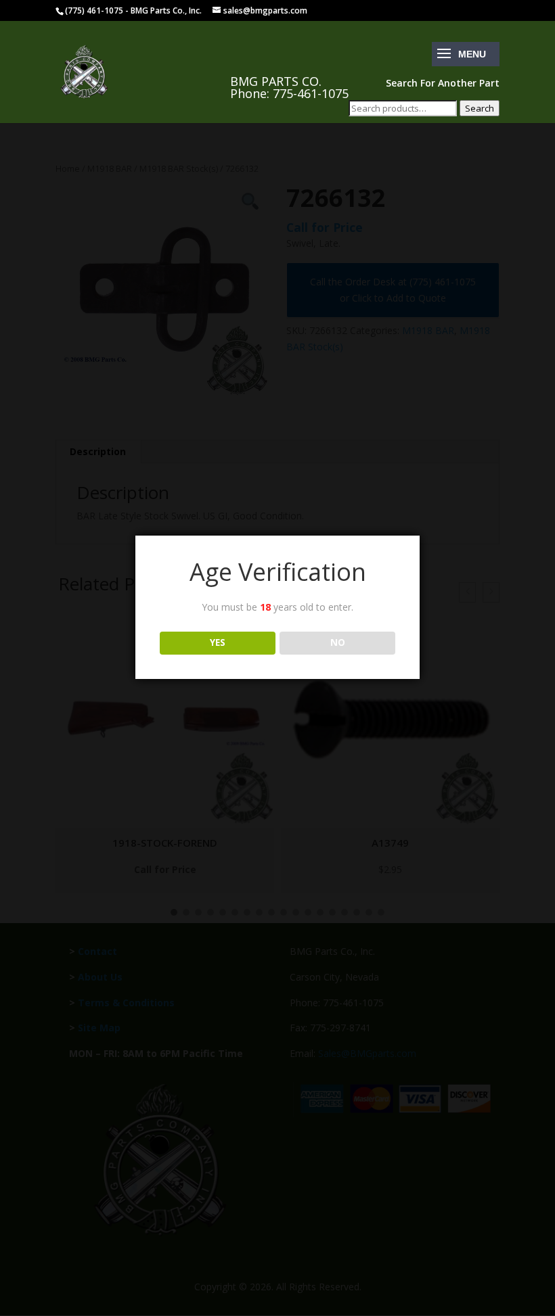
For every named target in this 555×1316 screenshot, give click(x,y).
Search (479, 108)
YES (217, 642)
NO (337, 642)
